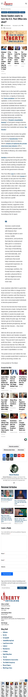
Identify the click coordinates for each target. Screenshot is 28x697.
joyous (22, 176)
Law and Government (13, 12)
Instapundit (6, 638)
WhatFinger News (7, 668)
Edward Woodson (7, 25)
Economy (8, 8)
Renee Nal (4, 614)
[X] (7, 455)
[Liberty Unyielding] (8, 3)
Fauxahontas (13, 139)
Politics (22, 12)
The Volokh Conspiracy (9, 662)
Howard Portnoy (5, 605)
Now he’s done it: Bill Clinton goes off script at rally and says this (21, 520)
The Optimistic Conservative (10, 660)
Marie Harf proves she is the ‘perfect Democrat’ (7, 499)
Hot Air (5, 635)
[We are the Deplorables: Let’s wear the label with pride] (21, 494)
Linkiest (5, 646)
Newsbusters (6, 649)
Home (3, 8)
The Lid (5, 657)
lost (12, 174)
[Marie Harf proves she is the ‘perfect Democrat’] (7, 493)
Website (3, 566)
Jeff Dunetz (11, 618)
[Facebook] (4, 455)
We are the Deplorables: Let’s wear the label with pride (20, 502)
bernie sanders (14, 446)
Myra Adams (4, 618)
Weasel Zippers (7, 665)
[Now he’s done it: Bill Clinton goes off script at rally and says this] (21, 512)
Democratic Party (10, 449)
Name (3, 553)
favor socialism (9, 98)
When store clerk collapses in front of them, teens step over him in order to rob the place (6, 518)
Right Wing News (7, 654)
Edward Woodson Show (17, 478)
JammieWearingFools (8, 640)
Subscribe (22, 587)
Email (3, 560)
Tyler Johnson (5, 624)
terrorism (21, 449)
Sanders (4, 157)
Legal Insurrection (8, 643)
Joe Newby (18, 618)
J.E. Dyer (3, 610)
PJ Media (5, 651)
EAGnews (5, 632)
